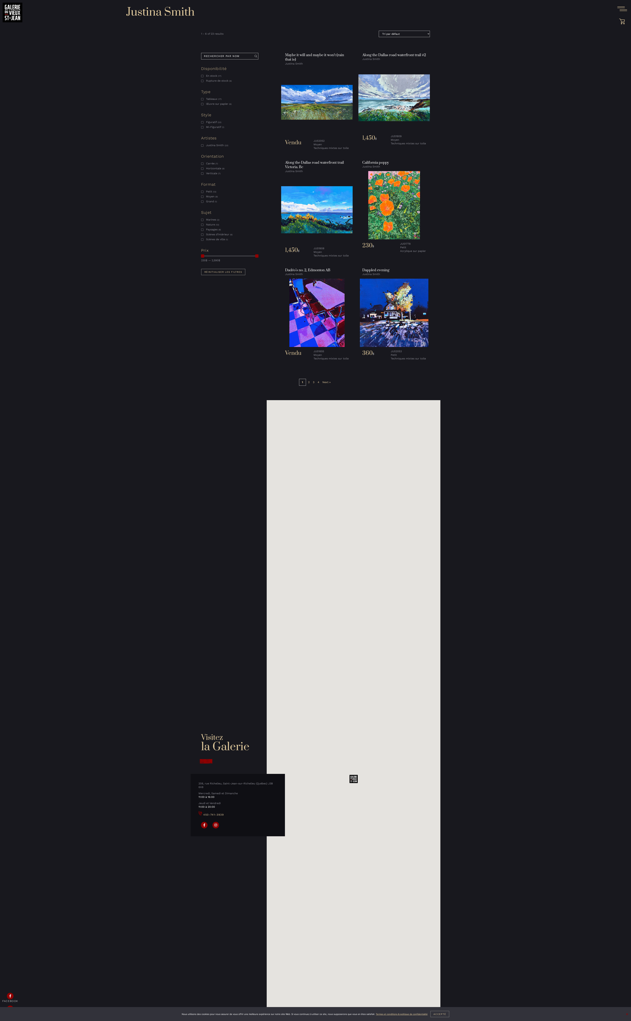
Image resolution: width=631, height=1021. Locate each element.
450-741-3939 (213, 814)
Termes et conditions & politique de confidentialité (402, 1014)
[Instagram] (215, 825)
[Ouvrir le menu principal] (622, 8)
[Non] (627, 1014)
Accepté (439, 1014)
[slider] (202, 256)
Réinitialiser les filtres (223, 272)
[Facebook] (204, 825)
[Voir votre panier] (623, 21)
